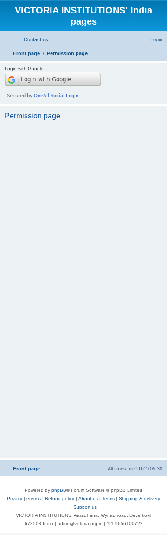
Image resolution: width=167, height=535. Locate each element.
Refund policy (59, 498)
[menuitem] (31, 39)
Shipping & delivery (139, 498)
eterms (33, 498)
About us (88, 498)
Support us (85, 506)
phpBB (58, 490)
